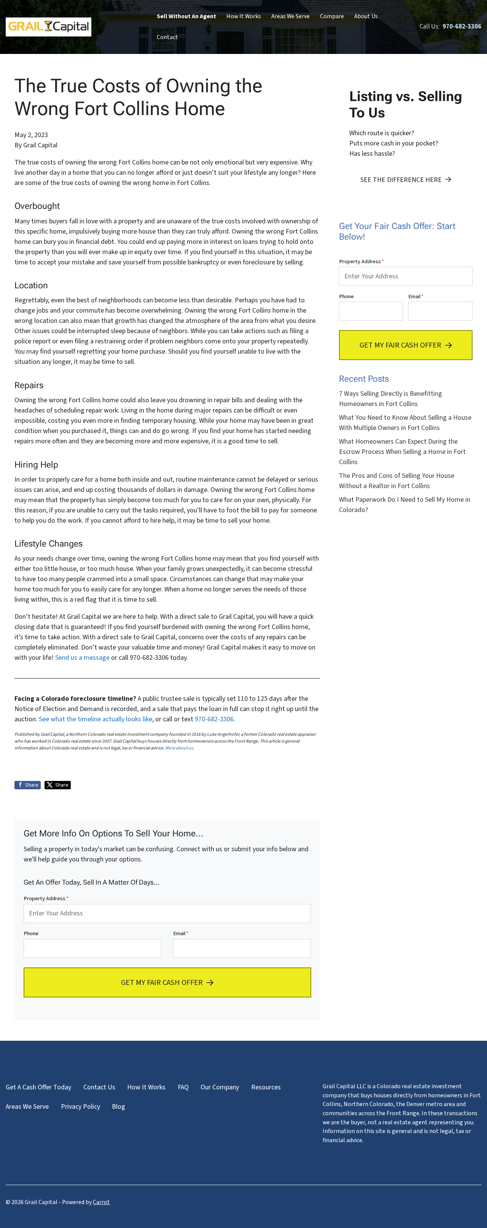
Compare (332, 16)
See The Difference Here (401, 180)
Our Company (220, 1087)
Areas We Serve (290, 16)
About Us (366, 16)
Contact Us (99, 1087)
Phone (31, 933)
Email (180, 933)
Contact (167, 37)
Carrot (101, 1202)
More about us (179, 748)
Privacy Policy (80, 1106)
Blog (118, 1106)
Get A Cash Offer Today (38, 1087)
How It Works (243, 16)
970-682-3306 (214, 719)
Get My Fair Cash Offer (162, 982)
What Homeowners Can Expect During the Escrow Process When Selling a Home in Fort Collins (402, 452)
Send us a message (82, 657)
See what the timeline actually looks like (95, 719)
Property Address (46, 898)
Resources (266, 1087)
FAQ (183, 1087)
